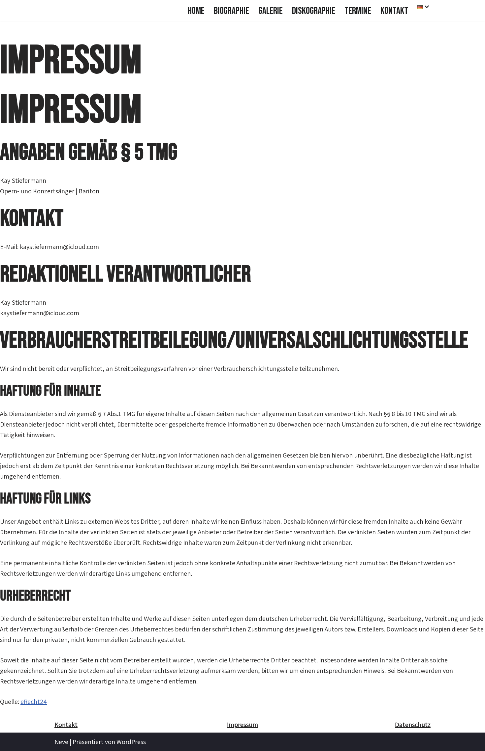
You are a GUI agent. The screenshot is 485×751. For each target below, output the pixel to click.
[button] (426, 6)
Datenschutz (413, 724)
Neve (61, 741)
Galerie (270, 11)
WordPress (131, 741)
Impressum (242, 724)
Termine (357, 11)
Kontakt (394, 11)
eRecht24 (33, 701)
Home (196, 11)
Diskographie (313, 11)
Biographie (231, 11)
